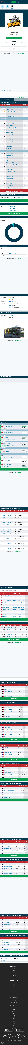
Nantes (7, 428)
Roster (7, 99)
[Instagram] (14, 1036)
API (14, 1020)
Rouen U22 (11, 301)
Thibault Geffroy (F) (7, 797)
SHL (14, 986)
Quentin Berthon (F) (8, 689)
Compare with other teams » (17, 191)
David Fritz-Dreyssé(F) (10, 171)
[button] (14, 38)
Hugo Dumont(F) (9, 167)
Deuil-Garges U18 (10, 445)
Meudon (14, 602)
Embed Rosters (22, 97)
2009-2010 (3, 526)
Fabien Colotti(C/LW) (10, 162)
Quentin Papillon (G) (7, 432)
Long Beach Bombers (11, 439)
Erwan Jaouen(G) (9, 114)
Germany (14, 975)
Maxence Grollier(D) (10, 137)
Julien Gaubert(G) (9, 111)
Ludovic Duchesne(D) (10, 127)
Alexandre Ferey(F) (9, 169)
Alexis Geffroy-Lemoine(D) (11, 130)
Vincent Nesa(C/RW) (10, 183)
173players (5, 958)
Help (14, 1015)
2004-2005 (3, 541)
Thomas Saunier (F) (7, 426)
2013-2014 (3, 517)
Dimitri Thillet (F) (7, 846)
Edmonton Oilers (14, 1000)
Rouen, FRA (11, 253)
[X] (9, 1036)
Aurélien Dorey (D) (7, 752)
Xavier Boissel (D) (7, 437)
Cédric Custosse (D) (8, 754)
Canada (14, 970)
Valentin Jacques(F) (10, 174)
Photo (14, 1018)
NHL (14, 983)
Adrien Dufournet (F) (8, 853)
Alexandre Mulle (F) (6, 611)
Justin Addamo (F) (5, 595)
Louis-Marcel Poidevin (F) (9, 449)
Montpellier (9, 462)
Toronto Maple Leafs (14, 1005)
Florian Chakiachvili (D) (6, 600)
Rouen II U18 (11, 307)
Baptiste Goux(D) (9, 134)
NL (14, 991)
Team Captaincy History (14, 213)
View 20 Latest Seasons (14, 639)
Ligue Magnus (21, 598)
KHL (14, 984)
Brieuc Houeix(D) (9, 139)
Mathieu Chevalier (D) (8, 767)
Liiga (19, 595)
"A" (16, 164)
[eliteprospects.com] (3, 2)
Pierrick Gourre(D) (9, 132)
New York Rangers (14, 1002)
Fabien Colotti (13, 206)
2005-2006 (3, 536)
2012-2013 (3, 520)
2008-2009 (3, 529)
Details (24, 427)
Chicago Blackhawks (14, 997)
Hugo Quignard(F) (9, 185)
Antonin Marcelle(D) (10, 144)
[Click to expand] (27, 102)
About (14, 1013)
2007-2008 (3, 531)
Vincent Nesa (13, 210)
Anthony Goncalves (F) (8, 734)
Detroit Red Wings (14, 999)
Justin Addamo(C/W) (10, 153)
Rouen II (10, 305)
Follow (14, 37)
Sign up (13, 2)
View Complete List (14, 619)
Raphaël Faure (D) (7, 747)
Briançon (15, 607)
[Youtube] (18, 1036)
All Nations (14, 977)
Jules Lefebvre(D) (9, 141)
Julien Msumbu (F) (5, 614)
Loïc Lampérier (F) (5, 609)
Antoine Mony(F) (9, 176)
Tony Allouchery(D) (10, 123)
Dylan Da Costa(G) (9, 109)
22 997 (15, 44)
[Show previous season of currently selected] (1, 94)
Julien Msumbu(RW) (10, 178)
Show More (14, 698)
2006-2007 (3, 533)
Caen (14, 611)
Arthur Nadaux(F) (9, 180)
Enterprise (14, 1023)
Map (17, 253)
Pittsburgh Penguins (14, 1004)
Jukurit (14, 595)
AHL (14, 988)
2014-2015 (3, 515)
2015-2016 (3, 513)
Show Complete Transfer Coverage (14, 469)
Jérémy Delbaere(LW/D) (10, 164)
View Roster (9, 627)
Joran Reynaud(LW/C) (10, 187)
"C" (15, 162)
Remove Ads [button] (21, 53)
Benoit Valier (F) (5, 616)
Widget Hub (14, 1011)
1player (4, 960)
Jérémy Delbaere (13, 208)
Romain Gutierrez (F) (8, 691)
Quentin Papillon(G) (10, 116)
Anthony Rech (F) (5, 598)
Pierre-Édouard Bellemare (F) (9, 790)
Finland (14, 973)
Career (14, 1025)
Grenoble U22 (9, 457)
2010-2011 (3, 524)
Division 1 (20, 602)
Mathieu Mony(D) (9, 148)
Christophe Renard (19, 197)
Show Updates (14, 41)
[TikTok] (23, 1036)
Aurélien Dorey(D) (9, 125)
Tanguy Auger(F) (9, 155)
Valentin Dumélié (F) (8, 714)
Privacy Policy (14, 1016)
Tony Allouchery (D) (7, 464)
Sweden (14, 968)
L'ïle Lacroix (11, 315)
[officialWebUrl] (14, 49)
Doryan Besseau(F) (9, 160)
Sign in (19, 2)
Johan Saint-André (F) (8, 696)
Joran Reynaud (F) (7, 443)
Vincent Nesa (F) (5, 605)
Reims (7, 451)
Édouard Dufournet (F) (8, 944)
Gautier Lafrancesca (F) (8, 792)
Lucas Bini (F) (6, 942)
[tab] (7, 99)
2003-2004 (3, 545)
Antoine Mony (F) (5, 602)
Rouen (10, 303)
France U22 (9, 513)
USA (14, 972)
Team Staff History (14, 200)
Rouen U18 (11, 308)
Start (2, 90)
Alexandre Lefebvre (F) (8, 947)
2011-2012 (3, 522)
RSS (14, 1021)
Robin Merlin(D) (9, 146)
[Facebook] (5, 1036)
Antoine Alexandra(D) (10, 120)
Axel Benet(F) (8, 157)
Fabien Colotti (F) (7, 456)
